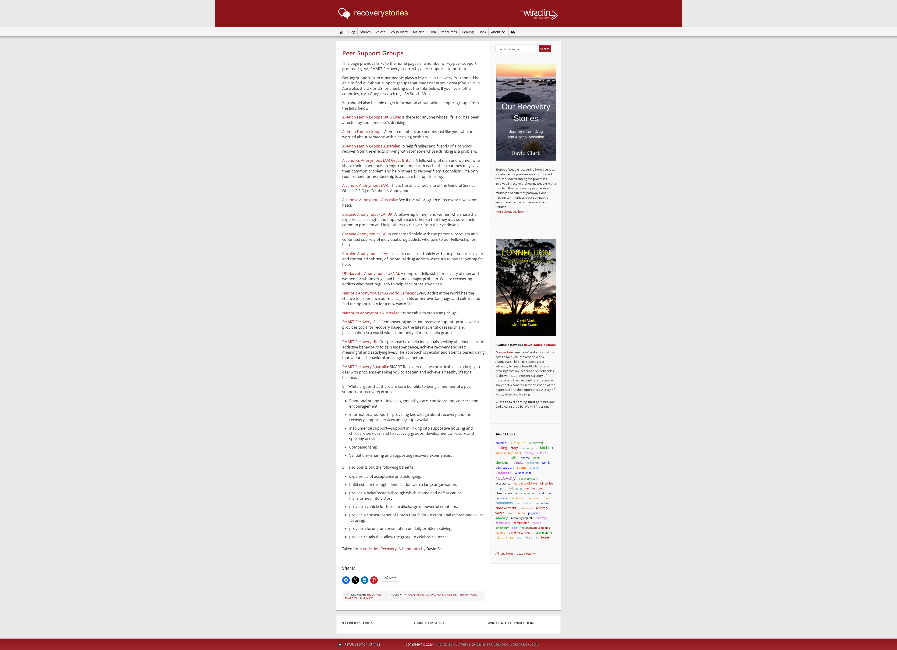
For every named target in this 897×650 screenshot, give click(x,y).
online (451, 594)
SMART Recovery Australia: (365, 366)
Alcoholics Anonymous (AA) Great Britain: (378, 160)
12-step (500, 533)
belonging (515, 488)
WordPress (518, 644)
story (514, 448)
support (500, 488)
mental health (506, 457)
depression (523, 503)
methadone (541, 503)
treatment (503, 472)
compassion (521, 523)
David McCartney (519, 533)
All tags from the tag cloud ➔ (515, 553)
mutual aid (433, 594)
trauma (531, 537)
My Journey (399, 32)
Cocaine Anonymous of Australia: (371, 253)
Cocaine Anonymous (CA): (364, 234)
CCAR (520, 537)
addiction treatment (508, 453)
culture (541, 453)
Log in (535, 644)
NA (444, 594)
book (536, 458)
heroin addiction (525, 483)
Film (432, 32)
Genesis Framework (492, 644)
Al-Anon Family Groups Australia (370, 146)
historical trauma (506, 493)
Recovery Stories (380, 13)
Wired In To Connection (511, 623)
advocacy (501, 518)
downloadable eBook (540, 345)
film (546, 498)
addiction (544, 447)
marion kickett (534, 488)
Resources (449, 32)
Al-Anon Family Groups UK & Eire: (371, 117)
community (504, 503)
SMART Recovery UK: (360, 341)
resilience (516, 498)
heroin (537, 523)
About (495, 32)
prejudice (534, 513)
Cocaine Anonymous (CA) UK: (367, 214)
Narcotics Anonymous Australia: (370, 313)
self (514, 528)
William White (363, 598)
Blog (351, 32)
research (533, 463)
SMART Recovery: (357, 321)
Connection (504, 352)
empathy (527, 448)
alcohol (534, 468)
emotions (501, 443)
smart (349, 598)
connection (528, 493)
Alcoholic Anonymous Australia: (370, 199)
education (526, 508)
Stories (365, 32)
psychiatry (502, 528)
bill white (546, 483)
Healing (468, 32)
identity (518, 462)
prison (520, 513)
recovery (505, 477)
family (546, 462)
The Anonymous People (535, 528)
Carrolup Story (429, 623)
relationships (504, 537)
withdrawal (536, 443)
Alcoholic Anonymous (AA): (365, 185)
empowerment (505, 508)
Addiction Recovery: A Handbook (391, 548)
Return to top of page (362, 644)
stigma (522, 467)
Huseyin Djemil (543, 533)
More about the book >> (512, 211)
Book (482, 32)
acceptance (502, 483)
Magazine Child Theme (452, 644)
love (510, 513)
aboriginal (502, 462)
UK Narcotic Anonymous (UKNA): (371, 273)
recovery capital (521, 518)
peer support (467, 594)
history (529, 453)
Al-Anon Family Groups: (362, 131)
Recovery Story (528, 479)
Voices (380, 32)
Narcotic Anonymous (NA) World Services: (379, 293)
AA (409, 594)
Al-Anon (418, 594)
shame (525, 458)
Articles (418, 32)
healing (501, 447)
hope (545, 537)
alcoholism (518, 443)
